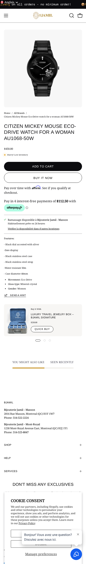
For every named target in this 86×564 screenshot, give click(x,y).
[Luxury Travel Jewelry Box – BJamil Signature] (17, 320)
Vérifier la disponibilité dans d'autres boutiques (33, 228)
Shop (7, 444)
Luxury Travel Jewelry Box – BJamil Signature (52, 316)
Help (7, 457)
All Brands (19, 112)
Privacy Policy (27, 523)
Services (10, 471)
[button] (71, 15)
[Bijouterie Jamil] (43, 16)
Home (7, 112)
